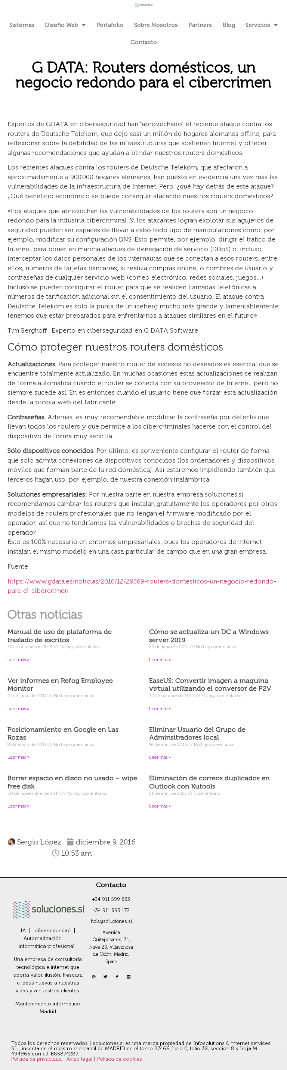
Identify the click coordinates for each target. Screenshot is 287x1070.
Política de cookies (119, 1059)
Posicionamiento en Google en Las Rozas (62, 733)
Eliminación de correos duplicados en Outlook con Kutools (209, 782)
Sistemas (21, 24)
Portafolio (109, 24)
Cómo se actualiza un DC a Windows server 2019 (209, 636)
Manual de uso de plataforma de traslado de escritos (59, 636)
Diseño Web (61, 24)
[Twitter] (105, 977)
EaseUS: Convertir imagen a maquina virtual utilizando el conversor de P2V (210, 684)
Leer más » (18, 659)
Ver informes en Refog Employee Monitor (60, 684)
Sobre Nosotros (156, 24)
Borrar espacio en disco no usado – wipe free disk (72, 782)
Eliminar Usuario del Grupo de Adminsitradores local (197, 733)
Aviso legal (80, 1059)
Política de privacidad (37, 1059)
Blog (229, 24)
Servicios (258, 24)
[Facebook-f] (117, 977)
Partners (200, 24)
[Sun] (94, 977)
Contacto (143, 42)
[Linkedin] (128, 977)
